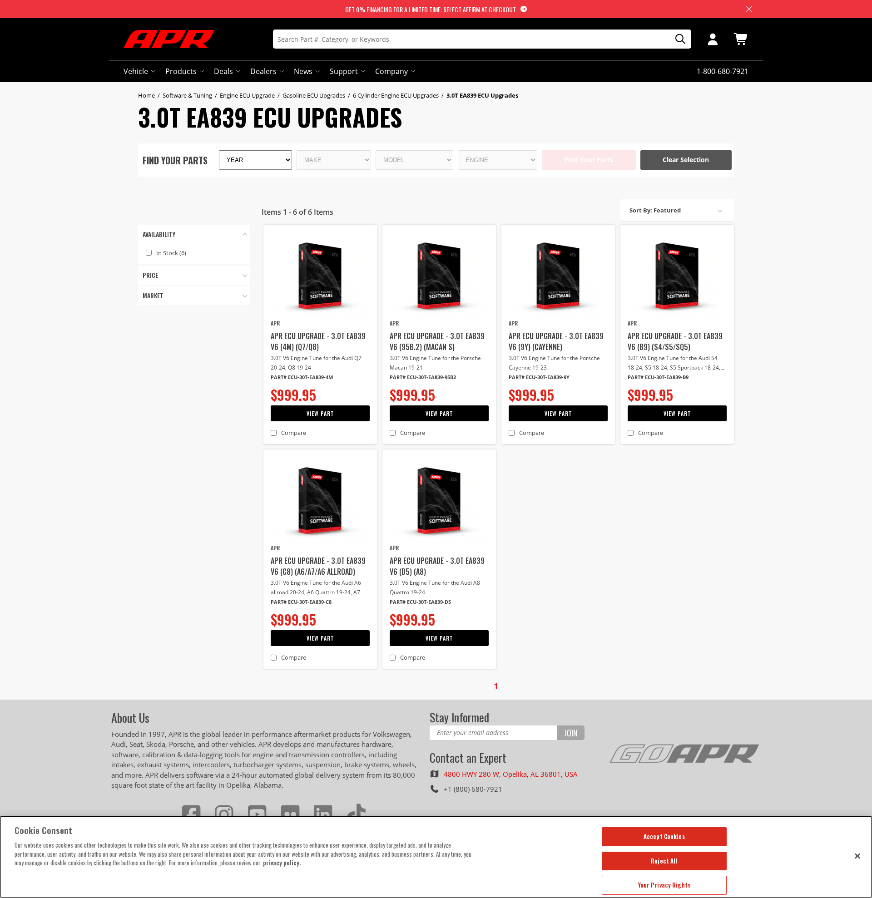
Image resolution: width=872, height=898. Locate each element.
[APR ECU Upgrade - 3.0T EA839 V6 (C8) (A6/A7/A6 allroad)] (320, 500)
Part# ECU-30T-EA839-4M (302, 377)
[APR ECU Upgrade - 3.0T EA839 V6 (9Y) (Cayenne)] (558, 275)
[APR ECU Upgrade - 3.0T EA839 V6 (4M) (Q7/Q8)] (320, 275)
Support (344, 71)
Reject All (664, 860)
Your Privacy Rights (664, 884)
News (303, 71)
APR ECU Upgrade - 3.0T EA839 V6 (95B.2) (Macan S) (437, 341)
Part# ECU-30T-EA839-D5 (420, 601)
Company (391, 71)
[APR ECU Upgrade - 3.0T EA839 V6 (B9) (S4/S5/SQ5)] (677, 275)
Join (570, 733)
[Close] (857, 856)
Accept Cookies (664, 836)
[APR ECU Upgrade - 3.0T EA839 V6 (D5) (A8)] (439, 500)
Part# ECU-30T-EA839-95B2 (423, 377)
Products (181, 71)
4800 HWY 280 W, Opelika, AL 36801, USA (511, 774)
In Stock (171, 253)
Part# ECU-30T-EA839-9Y (539, 377)
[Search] (677, 39)
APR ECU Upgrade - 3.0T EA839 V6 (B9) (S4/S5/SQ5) (675, 341)
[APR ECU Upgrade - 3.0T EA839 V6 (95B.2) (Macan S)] (439, 275)
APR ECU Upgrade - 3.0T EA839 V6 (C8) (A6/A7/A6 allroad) (318, 566)
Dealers (263, 71)
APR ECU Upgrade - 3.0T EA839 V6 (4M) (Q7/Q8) (318, 341)
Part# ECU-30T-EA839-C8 (301, 601)
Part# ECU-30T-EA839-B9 (658, 377)
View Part (320, 413)
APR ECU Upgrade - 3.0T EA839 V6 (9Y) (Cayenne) (556, 341)
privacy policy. (282, 862)
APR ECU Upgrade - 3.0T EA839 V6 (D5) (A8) (437, 566)
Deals (223, 71)
